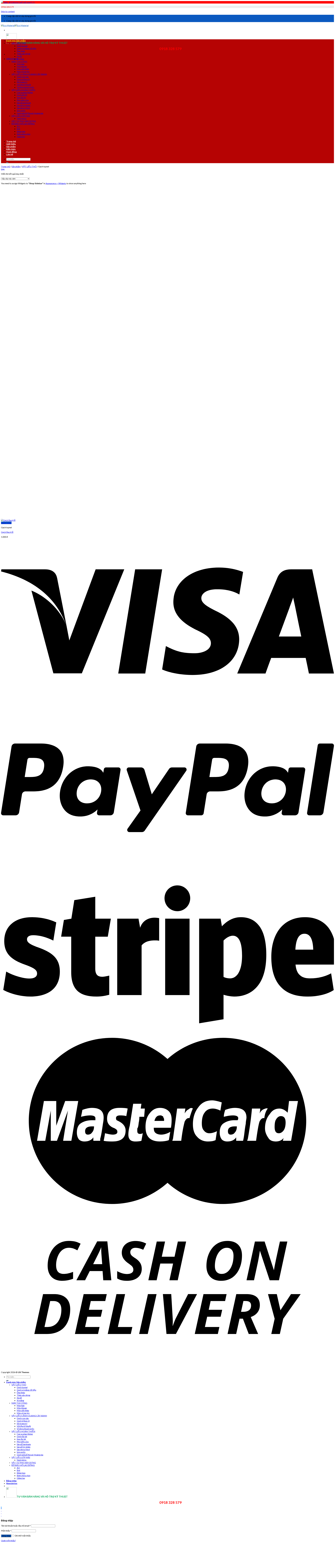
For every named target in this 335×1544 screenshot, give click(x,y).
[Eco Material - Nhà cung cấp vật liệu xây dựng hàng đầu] (15, 25)
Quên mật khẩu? (8, 1540)
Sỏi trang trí (22, 82)
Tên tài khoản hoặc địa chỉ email (16, 1525)
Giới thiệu (11, 144)
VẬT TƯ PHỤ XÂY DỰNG (24, 121)
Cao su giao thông (25, 92)
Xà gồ (19, 56)
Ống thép (21, 51)
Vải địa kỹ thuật (24, 84)
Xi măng (20, 59)
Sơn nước (21, 110)
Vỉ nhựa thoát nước (25, 87)
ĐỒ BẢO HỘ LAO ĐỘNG (23, 123)
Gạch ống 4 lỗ (7, 532)
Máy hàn (20, 64)
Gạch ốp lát (22, 95)
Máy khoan (22, 66)
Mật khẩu (6, 1530)
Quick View (6, 523)
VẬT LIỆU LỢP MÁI (21, 116)
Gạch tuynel (22, 46)
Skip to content (8, 11)
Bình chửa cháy (23, 134)
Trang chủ (11, 141)
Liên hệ (9, 154)
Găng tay (21, 136)
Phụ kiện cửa (23, 100)
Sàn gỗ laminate (24, 102)
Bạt (18, 128)
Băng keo (21, 131)
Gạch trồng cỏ (23, 79)
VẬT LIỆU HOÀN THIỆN (23, 90)
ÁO (18, 126)
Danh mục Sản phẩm (16, 40)
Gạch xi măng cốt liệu (26, 48)
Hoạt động (11, 151)
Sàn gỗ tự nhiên (23, 105)
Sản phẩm (11, 146)
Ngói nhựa (21, 118)
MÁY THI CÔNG (19, 61)
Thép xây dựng (23, 53)
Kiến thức (11, 149)
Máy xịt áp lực (23, 71)
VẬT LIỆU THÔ (19, 43)
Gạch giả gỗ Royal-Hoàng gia (30, 113)
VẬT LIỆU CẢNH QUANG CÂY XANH (29, 74)
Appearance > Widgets (56, 183)
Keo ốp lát (21, 97)
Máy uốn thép (23, 69)
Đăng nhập (6, 1536)
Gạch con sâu (23, 77)
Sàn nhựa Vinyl (23, 108)
